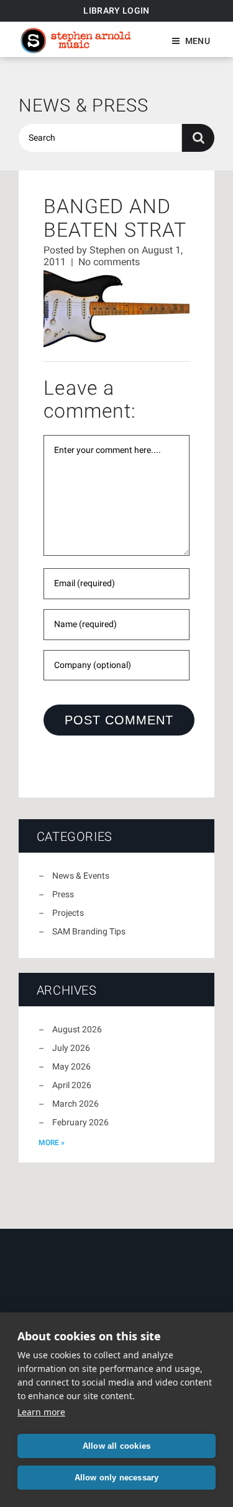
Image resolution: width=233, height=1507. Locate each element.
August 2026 (77, 1029)
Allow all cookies (116, 1446)
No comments (109, 262)
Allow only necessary (117, 1477)
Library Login (116, 10)
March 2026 (75, 1104)
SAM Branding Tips (89, 931)
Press (63, 894)
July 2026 (71, 1048)
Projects (68, 913)
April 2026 (71, 1085)
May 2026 (71, 1066)
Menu (197, 41)
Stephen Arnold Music (76, 40)
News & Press (83, 105)
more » (52, 1142)
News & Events (80, 876)
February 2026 (80, 1122)
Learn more (41, 1412)
